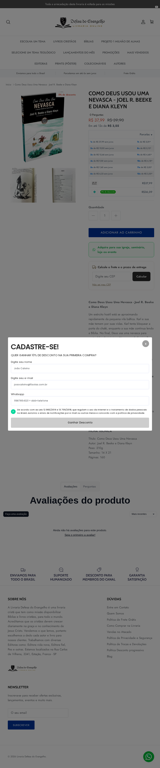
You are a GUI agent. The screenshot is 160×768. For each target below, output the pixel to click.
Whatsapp (17, 394)
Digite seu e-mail (22, 378)
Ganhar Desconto (80, 422)
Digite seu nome (21, 362)
